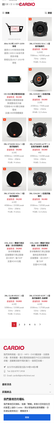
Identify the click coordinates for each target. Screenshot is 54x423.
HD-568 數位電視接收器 (14, 94)
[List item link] (27, 371)
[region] (27, 409)
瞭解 (27, 417)
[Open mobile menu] (3, 4)
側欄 (7, 13)
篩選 (50, 13)
